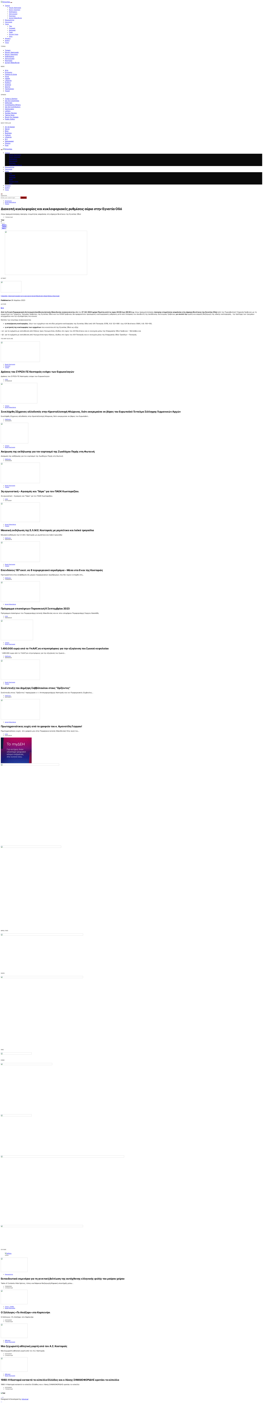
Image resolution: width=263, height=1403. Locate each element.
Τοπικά (7, 5)
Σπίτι (10, 36)
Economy (8, 72)
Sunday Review (11, 113)
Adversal (25, 1399)
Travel (7, 91)
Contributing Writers (13, 105)
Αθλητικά (7, 1340)
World (7, 129)
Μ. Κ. (2, 308)
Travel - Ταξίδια (9, 1306)
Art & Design (10, 127)
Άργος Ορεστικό (14, 10)
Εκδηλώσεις (13, 12)
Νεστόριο (12, 16)
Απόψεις (8, 38)
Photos (7, 143)
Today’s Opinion (11, 99)
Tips (10, 26)
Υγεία (7, 24)
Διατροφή (12, 30)
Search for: (4, 195)
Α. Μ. (6, 379)
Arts (6, 70)
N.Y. (6, 139)
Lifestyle (8, 81)
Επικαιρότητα (9, 20)
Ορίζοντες (8, 419)
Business (8, 133)
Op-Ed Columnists (12, 101)
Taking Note (9, 115)
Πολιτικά (7, 366)
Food (7, 76)
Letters (7, 111)
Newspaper (9, 141)
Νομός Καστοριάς (15, 8)
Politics (8, 83)
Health (7, 78)
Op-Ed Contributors (12, 107)
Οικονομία (8, 22)
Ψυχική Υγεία (13, 34)
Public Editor (10, 119)
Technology (9, 89)
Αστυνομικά (13, 14)
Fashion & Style (11, 74)
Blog (6, 131)
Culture (8, 135)
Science (8, 85)
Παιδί (11, 32)
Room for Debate (11, 117)
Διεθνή (7, 40)
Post (6, 145)
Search (23, 197)
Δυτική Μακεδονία (15, 18)
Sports (7, 87)
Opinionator (9, 109)
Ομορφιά (12, 28)
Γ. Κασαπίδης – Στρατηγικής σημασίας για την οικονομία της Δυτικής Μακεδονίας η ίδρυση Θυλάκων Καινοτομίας (30, 296)
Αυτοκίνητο (8, 201)
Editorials (8, 103)
